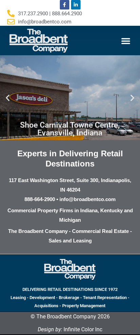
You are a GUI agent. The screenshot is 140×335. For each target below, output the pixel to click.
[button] (126, 41)
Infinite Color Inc (70, 329)
